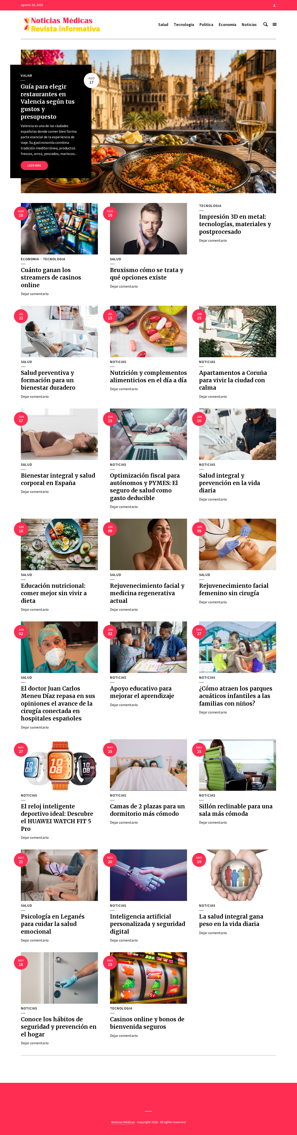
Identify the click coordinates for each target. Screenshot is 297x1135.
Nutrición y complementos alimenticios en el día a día (148, 376)
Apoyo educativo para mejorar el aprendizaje (142, 692)
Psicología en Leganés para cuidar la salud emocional (53, 924)
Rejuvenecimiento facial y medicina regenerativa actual (147, 593)
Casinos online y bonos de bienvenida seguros (147, 1023)
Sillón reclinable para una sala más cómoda (236, 810)
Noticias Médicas (123, 1122)
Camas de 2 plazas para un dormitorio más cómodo (147, 810)
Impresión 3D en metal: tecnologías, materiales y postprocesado (235, 224)
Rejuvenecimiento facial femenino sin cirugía (234, 589)
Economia (227, 24)
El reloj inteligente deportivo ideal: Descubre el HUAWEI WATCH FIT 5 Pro (57, 818)
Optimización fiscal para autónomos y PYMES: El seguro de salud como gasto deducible (145, 487)
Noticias (249, 24)
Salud (163, 24)
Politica (206, 24)
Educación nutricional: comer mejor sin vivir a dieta (54, 593)
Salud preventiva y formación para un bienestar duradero (48, 380)
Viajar (26, 76)
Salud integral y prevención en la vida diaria (229, 483)
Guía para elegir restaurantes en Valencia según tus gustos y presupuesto (48, 101)
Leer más (34, 165)
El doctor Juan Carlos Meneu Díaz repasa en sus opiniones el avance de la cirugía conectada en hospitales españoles (58, 703)
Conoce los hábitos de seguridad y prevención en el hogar (59, 1027)
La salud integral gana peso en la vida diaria (231, 920)
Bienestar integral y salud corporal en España (58, 479)
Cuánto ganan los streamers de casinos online (51, 278)
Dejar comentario (35, 293)
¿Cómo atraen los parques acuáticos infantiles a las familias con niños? (235, 696)
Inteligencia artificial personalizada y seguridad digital (147, 924)
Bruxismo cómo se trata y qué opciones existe (146, 274)
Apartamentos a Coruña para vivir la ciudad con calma (233, 380)
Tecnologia (184, 24)
